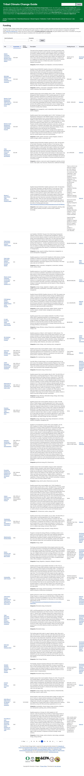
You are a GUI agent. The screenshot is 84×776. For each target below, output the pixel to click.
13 (31, 741)
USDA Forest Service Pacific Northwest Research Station (37, 749)
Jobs (73, 18)
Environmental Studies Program (29, 747)
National (81, 102)
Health (49, 18)
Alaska (80, 279)
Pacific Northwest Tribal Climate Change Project (36, 7)
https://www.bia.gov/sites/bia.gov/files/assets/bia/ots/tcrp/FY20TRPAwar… (47, 204)
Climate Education (56, 18)
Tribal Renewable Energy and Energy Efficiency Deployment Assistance (7, 620)
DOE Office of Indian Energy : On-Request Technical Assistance (7, 702)
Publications (43, 18)
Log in (81, 18)
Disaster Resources (66, 18)
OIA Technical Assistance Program (7, 339)
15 (37, 741)
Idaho (80, 79)
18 (45, 741)
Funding (5, 18)
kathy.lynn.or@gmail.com (12, 31)
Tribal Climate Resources (23, 18)
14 (34, 741)
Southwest (81, 364)
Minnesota (81, 263)
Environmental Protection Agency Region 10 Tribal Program (50, 750)
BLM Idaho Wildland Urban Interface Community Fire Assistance (7, 79)
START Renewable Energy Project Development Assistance (7, 365)
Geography (31, 38)
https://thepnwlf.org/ (56, 12)
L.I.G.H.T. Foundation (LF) (70, 7)
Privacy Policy (43, 766)
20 (50, 741)
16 (39, 741)
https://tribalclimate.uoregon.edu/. (25, 13)
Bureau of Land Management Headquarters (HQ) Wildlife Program (7, 126)
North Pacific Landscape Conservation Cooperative (53, 747)
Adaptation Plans (12, 18)
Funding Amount (71, 46)
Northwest (81, 56)
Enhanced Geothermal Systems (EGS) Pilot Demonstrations (7, 443)
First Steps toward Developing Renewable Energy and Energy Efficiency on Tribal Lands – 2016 (7, 724)
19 (47, 741)
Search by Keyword (8, 38)
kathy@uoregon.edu (53, 752)
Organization (17, 47)
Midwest (81, 58)
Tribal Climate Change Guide (20, 4)
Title (5, 46)
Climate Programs (35, 18)
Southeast (81, 365)
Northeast (81, 367)
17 (42, 741)
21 (53, 741)
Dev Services (58, 766)
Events (4, 20)
